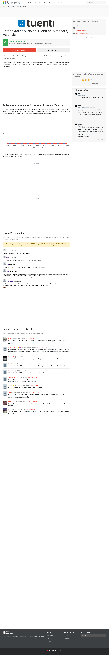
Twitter (66, 635)
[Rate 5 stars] (94, 80)
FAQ (44, 2)
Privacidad (52, 2)
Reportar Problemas (20, 50)
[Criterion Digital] (54, 650)
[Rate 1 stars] (83, 80)
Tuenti (17, 6)
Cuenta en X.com (80, 28)
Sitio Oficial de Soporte (82, 33)
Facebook (66, 638)
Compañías (37, 2)
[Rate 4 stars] (91, 80)
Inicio (29, 2)
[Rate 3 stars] (89, 80)
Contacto (61, 2)
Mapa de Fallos (54, 50)
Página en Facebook (81, 30)
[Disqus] (36, 268)
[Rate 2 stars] (86, 80)
